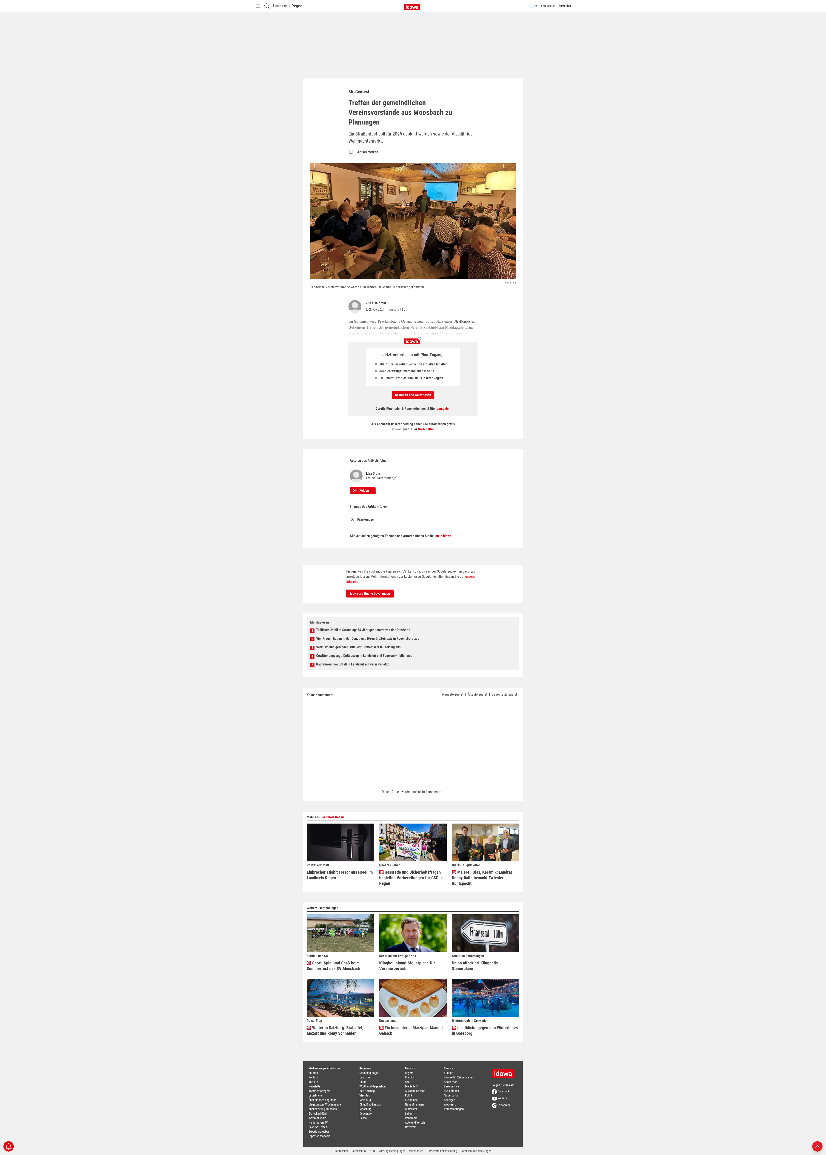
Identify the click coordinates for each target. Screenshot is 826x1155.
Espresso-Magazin (319, 1136)
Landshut (365, 1077)
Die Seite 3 (411, 1086)
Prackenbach (366, 519)
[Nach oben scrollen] (817, 1146)
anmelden (443, 409)
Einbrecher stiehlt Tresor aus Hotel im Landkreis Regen (340, 875)
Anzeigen (449, 1100)
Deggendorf (366, 1113)
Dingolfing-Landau (370, 1104)
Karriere (313, 1082)
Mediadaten (416, 1151)
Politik (408, 1095)
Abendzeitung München (322, 1109)
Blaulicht (410, 1077)
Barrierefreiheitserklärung (442, 1151)
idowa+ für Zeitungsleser (458, 1077)
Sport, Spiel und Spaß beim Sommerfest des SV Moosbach (333, 965)
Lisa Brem (379, 303)
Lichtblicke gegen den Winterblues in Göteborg (485, 1030)
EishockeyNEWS (318, 1113)
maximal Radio (317, 1118)
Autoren (313, 1073)
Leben (409, 1113)
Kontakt (313, 1077)
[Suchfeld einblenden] (267, 6)
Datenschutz (358, 1151)
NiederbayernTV (318, 1122)
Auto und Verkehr (415, 1122)
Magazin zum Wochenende (324, 1104)
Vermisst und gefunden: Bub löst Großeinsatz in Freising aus (358, 647)
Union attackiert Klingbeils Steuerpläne (475, 965)
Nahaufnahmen (414, 1104)
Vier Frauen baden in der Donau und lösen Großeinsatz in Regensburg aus (367, 638)
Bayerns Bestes (317, 1127)
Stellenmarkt (451, 1091)
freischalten (426, 429)
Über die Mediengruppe (322, 1100)
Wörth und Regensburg (373, 1086)
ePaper (448, 1073)
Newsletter (314, 1086)
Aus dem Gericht (415, 1091)
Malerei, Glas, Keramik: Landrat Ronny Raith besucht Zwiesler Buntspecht (482, 878)
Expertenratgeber (318, 1131)
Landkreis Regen (287, 5)
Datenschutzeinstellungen (476, 1151)
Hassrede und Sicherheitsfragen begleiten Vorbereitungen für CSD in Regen (411, 878)
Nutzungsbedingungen (391, 1151)
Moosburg (365, 1109)
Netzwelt (410, 1127)
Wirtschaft (411, 1109)
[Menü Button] (258, 6)
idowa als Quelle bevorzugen (370, 593)
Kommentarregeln (319, 1091)
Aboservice (450, 1082)
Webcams (450, 1104)
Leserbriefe (315, 1095)
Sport (408, 1082)
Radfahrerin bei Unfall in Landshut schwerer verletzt (352, 664)
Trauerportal (451, 1095)
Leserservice (451, 1086)
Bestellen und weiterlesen (413, 395)
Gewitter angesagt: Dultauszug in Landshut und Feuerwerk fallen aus (364, 656)
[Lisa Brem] (355, 306)
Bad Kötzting (367, 1091)
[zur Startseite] (505, 1072)
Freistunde (411, 1100)
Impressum (341, 1151)
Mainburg (365, 1100)
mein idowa (443, 536)
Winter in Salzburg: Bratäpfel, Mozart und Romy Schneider (335, 1030)
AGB (372, 1151)
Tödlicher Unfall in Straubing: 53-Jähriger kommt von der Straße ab (363, 630)
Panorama (411, 1118)
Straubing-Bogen (369, 1073)
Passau (363, 1118)
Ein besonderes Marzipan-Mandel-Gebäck (411, 1030)
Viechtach (365, 1095)
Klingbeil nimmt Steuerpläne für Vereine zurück (407, 965)
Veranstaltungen (454, 1109)
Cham (363, 1082)
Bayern (409, 1073)
